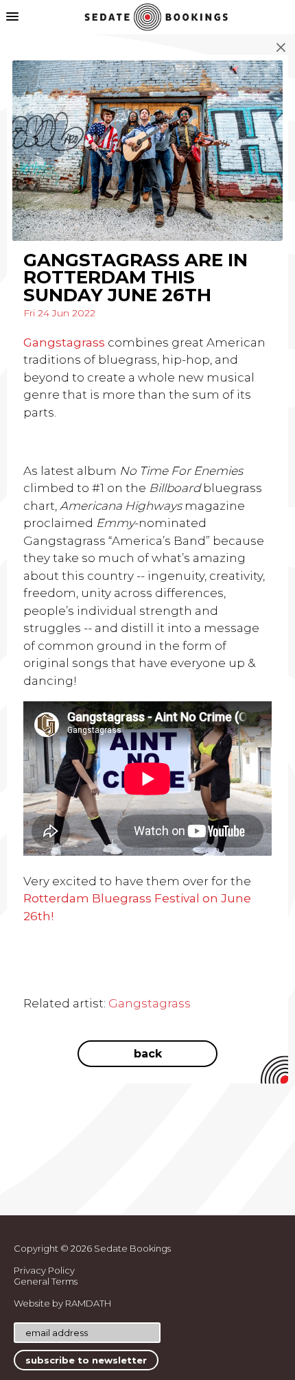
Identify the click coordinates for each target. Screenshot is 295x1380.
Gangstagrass (149, 1003)
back (148, 1053)
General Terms (46, 1281)
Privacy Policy (44, 1270)
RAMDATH (88, 1303)
